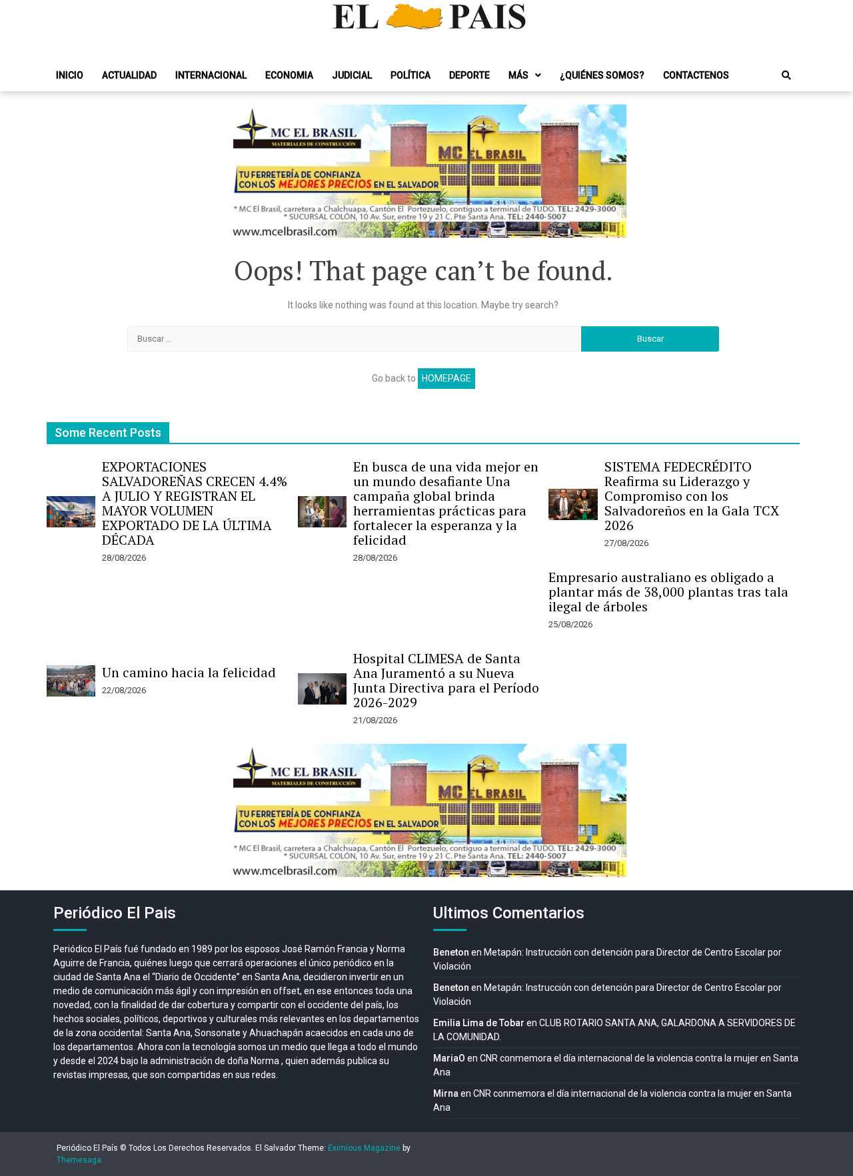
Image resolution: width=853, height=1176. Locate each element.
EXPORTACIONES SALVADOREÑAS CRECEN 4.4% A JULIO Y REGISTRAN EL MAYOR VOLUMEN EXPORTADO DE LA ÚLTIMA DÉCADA (194, 503)
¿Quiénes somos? (602, 75)
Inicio (69, 75)
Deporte (469, 75)
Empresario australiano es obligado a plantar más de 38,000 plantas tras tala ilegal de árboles (668, 591)
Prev (244, 171)
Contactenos (696, 75)
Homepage (446, 378)
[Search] (786, 75)
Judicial (352, 75)
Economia (289, 75)
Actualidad (129, 75)
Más (518, 75)
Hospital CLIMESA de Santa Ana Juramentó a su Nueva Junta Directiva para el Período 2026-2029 (446, 680)
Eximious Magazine (364, 1148)
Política (410, 75)
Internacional (211, 75)
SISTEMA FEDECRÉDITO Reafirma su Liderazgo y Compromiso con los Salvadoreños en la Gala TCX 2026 (691, 495)
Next (609, 171)
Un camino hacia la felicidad (189, 672)
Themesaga (79, 1160)
